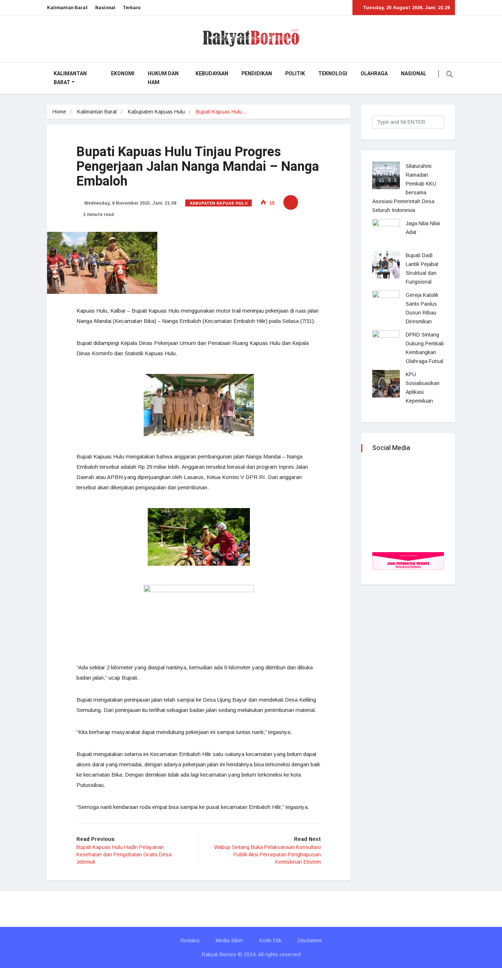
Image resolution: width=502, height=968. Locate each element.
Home (59, 112)
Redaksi (190, 940)
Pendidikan (256, 74)
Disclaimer (310, 940)
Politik (295, 74)
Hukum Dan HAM (163, 78)
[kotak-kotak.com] (408, 560)
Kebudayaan (212, 74)
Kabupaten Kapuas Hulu (156, 112)
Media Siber (229, 940)
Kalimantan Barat (67, 7)
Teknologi (332, 74)
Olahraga (374, 74)
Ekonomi (123, 74)
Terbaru (132, 7)
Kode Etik (270, 940)
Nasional (105, 7)
